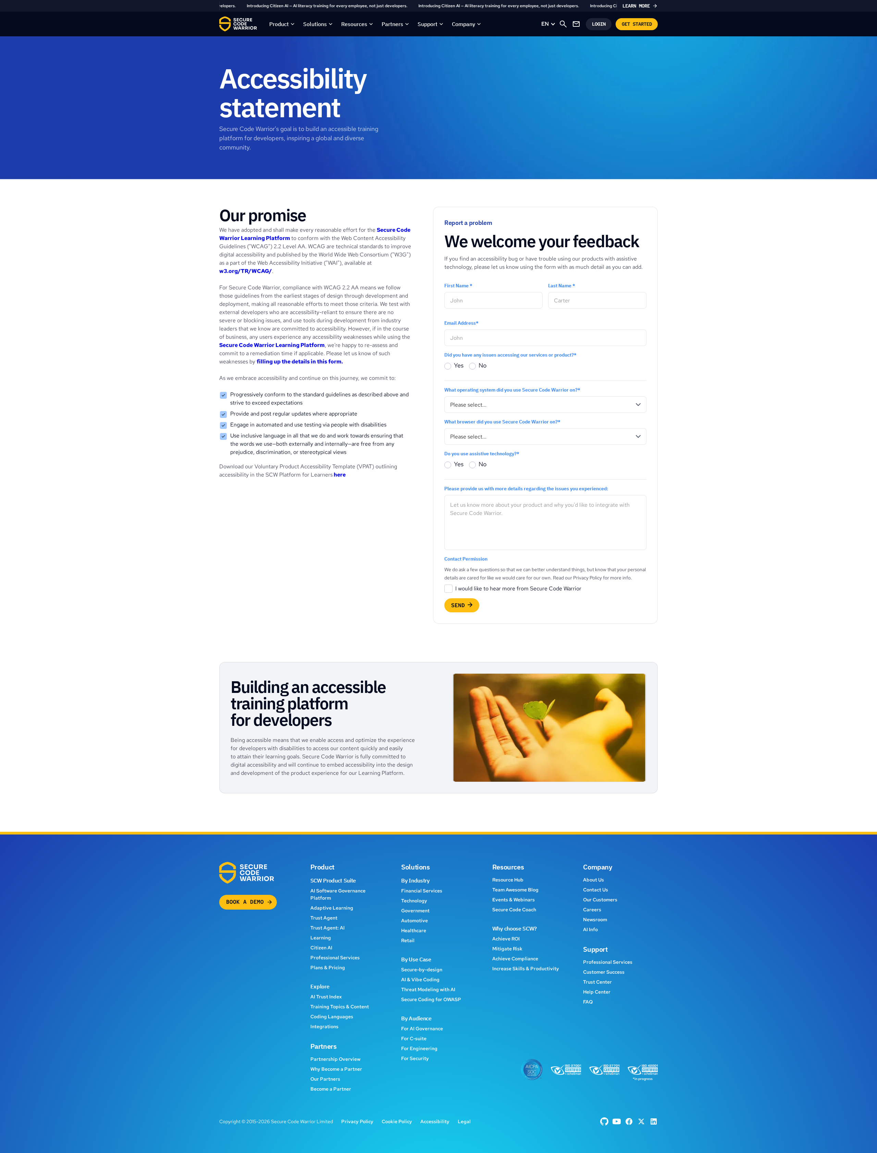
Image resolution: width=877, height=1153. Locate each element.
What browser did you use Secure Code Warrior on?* (502, 422)
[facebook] (604, 1121)
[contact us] (576, 24)
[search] (563, 24)
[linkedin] (654, 1121)
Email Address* (461, 323)
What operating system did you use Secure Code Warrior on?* (512, 390)
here (339, 474)
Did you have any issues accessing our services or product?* (510, 355)
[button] (282, 24)
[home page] (238, 24)
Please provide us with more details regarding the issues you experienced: (526, 488)
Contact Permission (465, 559)
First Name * (458, 286)
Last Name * (561, 286)
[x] (641, 1121)
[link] (438, 6)
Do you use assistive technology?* (481, 454)
